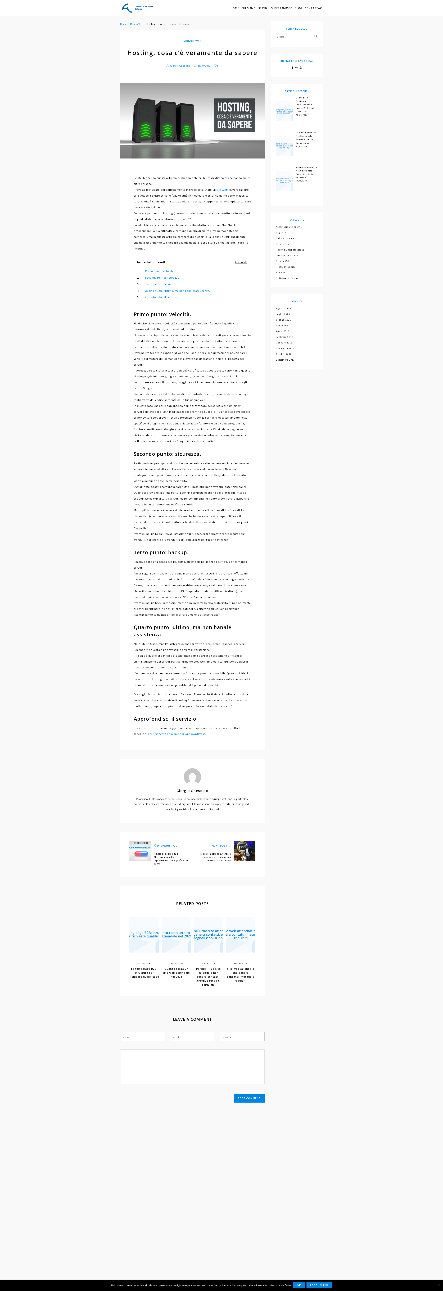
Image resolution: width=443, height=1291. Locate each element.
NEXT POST (220, 845)
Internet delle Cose (287, 255)
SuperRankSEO (281, 8)
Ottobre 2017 (283, 354)
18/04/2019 (203, 65)
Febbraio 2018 (284, 336)
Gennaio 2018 (284, 342)
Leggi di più (319, 1285)
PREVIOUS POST (167, 845)
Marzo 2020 (283, 325)
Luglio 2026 (283, 314)
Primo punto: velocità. (159, 271)
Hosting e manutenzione (290, 249)
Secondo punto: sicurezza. (162, 277)
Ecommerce (283, 244)
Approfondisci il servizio (161, 297)
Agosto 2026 (283, 308)
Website (227, 1037)
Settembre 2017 (285, 359)
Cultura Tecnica (285, 238)
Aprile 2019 (282, 331)
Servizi (263, 8)
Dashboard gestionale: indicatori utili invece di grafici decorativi (305, 104)
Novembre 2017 (285, 348)
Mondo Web (136, 24)
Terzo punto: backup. (159, 284)
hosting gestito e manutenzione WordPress (176, 734)
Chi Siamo (249, 8)
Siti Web (281, 272)
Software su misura (287, 278)
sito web (222, 190)
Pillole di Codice (286, 266)
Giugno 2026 (283, 319)
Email (176, 1037)
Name (126, 1037)
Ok (299, 1285)
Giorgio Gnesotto (180, 65)
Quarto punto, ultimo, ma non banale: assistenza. (177, 291)
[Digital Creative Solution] (137, 8)
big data (281, 232)
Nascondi (241, 262)
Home (235, 8)
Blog (298, 8)
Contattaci (314, 8)
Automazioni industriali (289, 226)
